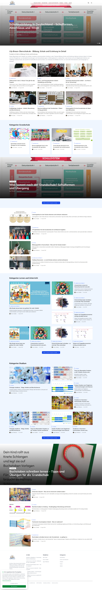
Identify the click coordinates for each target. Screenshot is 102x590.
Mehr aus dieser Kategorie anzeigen (50, 202)
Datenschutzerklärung (6, 580)
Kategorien (63, 555)
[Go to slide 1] (97, 43)
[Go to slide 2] (98, 43)
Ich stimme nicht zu (14, 583)
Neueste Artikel (37, 2)
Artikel (28, 555)
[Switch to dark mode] (91, 3)
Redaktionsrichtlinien (46, 582)
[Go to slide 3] (99, 43)
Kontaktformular (32, 582)
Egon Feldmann (12, 191)
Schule (66, 2)
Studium (61, 2)
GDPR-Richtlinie (39, 582)
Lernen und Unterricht (53, 2)
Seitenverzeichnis (55, 582)
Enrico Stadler (45, 559)
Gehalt (70, 2)
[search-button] (88, 2)
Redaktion (45, 555)
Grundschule (44, 2)
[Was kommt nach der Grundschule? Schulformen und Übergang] (51, 177)
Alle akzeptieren (14, 586)
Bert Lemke (11, 34)
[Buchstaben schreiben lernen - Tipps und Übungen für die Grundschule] (51, 464)
